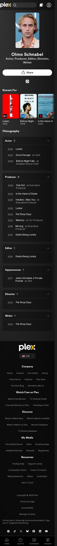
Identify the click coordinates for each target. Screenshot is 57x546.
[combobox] (27, 5)
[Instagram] (27, 81)
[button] (49, 5)
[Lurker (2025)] (11, 109)
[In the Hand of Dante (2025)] (46, 109)
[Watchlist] (41, 5)
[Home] (6, 5)
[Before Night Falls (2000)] (28, 109)
